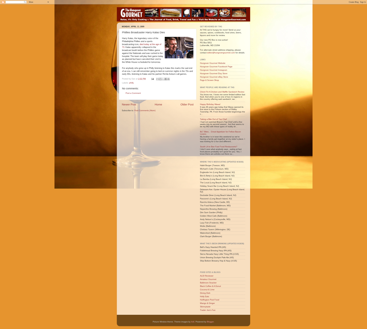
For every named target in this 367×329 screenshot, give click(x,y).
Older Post (187, 104)
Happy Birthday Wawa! (210, 104)
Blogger (210, 322)
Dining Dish (205, 293)
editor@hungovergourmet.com (221, 53)
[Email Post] (152, 79)
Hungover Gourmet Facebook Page (216, 67)
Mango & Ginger (207, 303)
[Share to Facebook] (165, 79)
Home (158, 104)
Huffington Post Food (209, 300)
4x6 (192, 322)
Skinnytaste (205, 307)
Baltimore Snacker (208, 283)
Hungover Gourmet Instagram (213, 70)
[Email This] (157, 79)
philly (131, 83)
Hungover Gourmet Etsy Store (213, 73)
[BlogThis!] (160, 79)
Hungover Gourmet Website (212, 63)
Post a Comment (133, 93)
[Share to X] (163, 79)
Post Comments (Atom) (145, 110)
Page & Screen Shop (209, 80)
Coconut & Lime (207, 290)
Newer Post (129, 104)
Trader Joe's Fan (207, 310)
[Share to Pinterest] (168, 79)
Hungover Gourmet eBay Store (214, 77)
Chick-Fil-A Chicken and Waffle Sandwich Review (222, 92)
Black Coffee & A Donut (210, 286)
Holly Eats (204, 296)
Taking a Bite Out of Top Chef (213, 119)
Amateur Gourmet (208, 279)
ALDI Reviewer (206, 276)
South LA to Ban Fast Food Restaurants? (218, 147)
